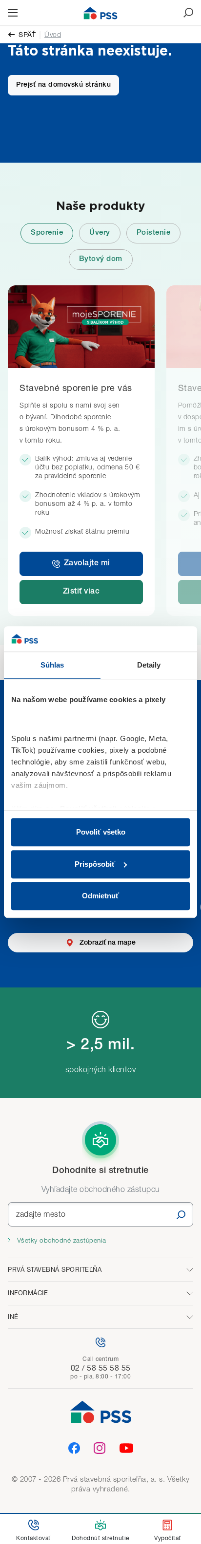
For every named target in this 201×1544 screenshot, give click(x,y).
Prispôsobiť (95, 864)
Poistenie (154, 233)
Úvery (99, 233)
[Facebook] (74, 1448)
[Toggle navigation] (12, 12)
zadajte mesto (41, 1213)
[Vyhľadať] (181, 1214)
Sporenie (47, 233)
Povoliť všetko (100, 832)
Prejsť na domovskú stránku (63, 85)
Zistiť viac (81, 592)
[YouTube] (126, 1448)
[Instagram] (99, 1448)
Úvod (52, 34)
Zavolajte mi (87, 564)
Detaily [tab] (149, 665)
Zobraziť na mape (108, 942)
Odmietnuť (100, 896)
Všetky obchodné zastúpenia (60, 1240)
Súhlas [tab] (52, 665)
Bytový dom (100, 259)
